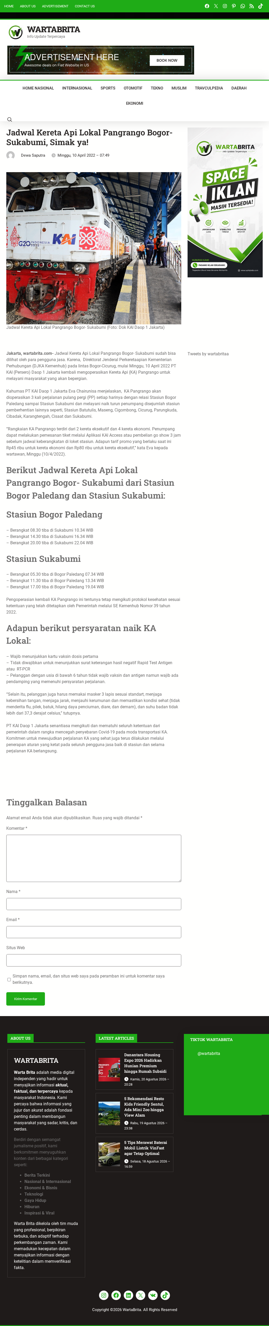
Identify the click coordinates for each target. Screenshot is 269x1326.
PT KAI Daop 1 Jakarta (46, 391)
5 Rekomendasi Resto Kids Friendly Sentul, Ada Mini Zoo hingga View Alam (144, 1106)
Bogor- (96, 365)
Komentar (16, 828)
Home (9, 6)
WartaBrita (53, 29)
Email (13, 919)
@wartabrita (209, 1053)
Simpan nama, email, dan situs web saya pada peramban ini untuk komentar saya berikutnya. (89, 979)
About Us (28, 6)
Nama (13, 891)
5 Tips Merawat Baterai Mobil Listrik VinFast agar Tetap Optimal (145, 1148)
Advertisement (55, 6)
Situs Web (15, 947)
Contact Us (85, 6)
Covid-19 (107, 732)
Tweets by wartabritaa (208, 353)
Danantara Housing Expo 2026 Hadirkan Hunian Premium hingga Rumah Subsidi (145, 1063)
